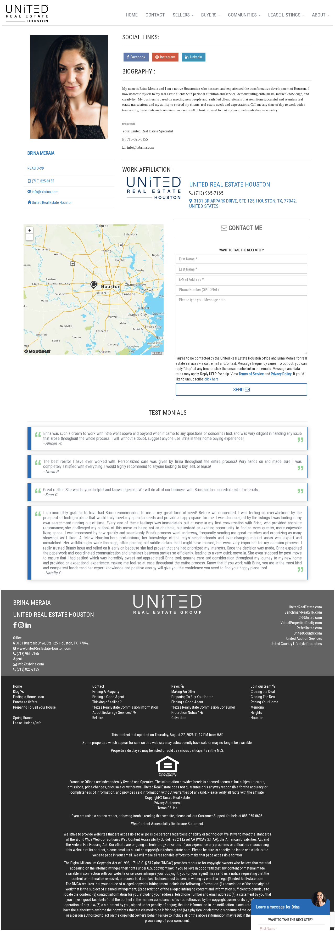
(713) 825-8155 (42, 181)
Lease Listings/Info (27, 723)
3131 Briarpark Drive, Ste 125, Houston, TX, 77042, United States (243, 203)
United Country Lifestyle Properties (296, 644)
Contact (155, 15)
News (176, 686)
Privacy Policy (281, 374)
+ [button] (29, 230)
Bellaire (97, 718)
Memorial (258, 707)
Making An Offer (183, 691)
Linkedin (195, 57)
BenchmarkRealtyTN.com (303, 612)
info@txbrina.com (44, 192)
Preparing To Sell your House (34, 707)
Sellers (182, 15)
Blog (16, 691)
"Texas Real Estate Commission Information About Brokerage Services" (125, 710)
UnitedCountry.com (308, 633)
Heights (256, 712)
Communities (243, 15)
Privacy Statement (167, 803)
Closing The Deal (263, 697)
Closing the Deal (263, 691)
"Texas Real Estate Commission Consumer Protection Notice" (203, 710)
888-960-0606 (252, 816)
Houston (257, 718)
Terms (157, 353)
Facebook (137, 57)
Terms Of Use (167, 808)
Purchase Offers (25, 702)
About (319, 15)
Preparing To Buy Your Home (192, 697)
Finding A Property (105, 691)
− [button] (29, 237)
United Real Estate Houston (51, 202)
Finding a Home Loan (28, 697)
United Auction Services (304, 638)
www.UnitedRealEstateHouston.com (43, 648)
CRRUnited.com (310, 617)
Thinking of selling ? (107, 702)
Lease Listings (285, 15)
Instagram (167, 57)
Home (132, 15)
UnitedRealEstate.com (305, 607)
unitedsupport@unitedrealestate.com (163, 850)
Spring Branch (23, 718)
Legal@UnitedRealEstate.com (241, 879)
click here (211, 379)
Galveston (178, 718)
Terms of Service (251, 374)
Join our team (261, 686)
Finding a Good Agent (108, 697)
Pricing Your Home (264, 702)
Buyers (209, 15)
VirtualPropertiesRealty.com (301, 623)
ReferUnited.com (309, 628)
